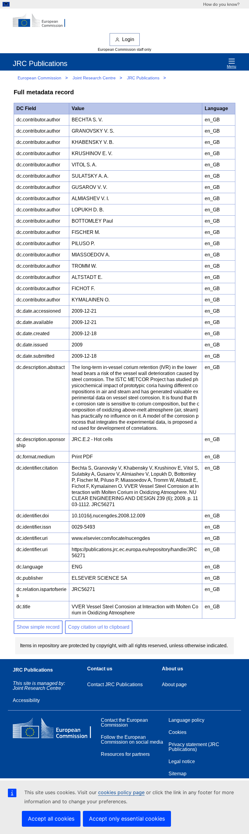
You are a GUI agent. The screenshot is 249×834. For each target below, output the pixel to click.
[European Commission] (42, 20)
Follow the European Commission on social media (132, 740)
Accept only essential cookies (127, 818)
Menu (231, 66)
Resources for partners (125, 754)
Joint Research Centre (94, 77)
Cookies (177, 732)
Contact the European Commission (124, 723)
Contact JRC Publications (115, 684)
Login (128, 39)
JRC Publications (143, 77)
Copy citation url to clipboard (98, 627)
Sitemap (177, 773)
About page (174, 684)
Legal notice (182, 761)
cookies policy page (121, 792)
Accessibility (26, 700)
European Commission (39, 77)
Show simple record (38, 627)
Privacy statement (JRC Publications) (194, 747)
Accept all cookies (51, 818)
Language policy (186, 720)
